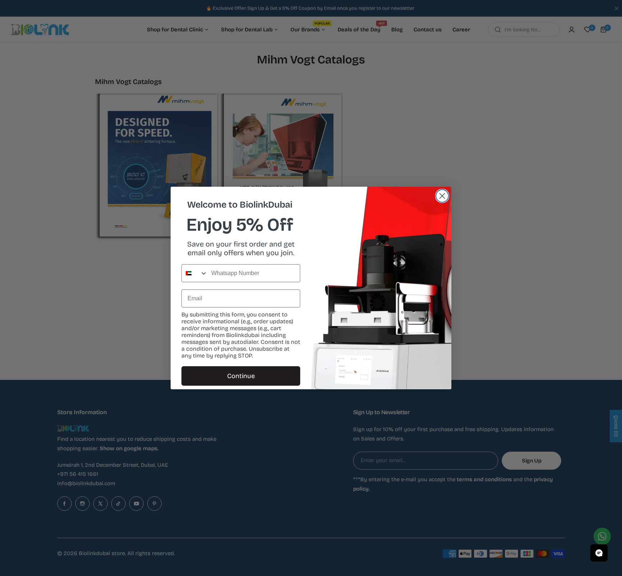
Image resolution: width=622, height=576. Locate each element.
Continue (241, 376)
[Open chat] (599, 553)
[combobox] (195, 273)
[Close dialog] (442, 196)
